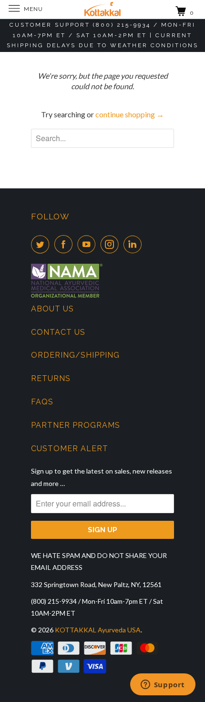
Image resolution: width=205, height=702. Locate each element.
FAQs (42, 401)
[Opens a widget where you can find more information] (162, 685)
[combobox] (102, 138)
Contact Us (58, 332)
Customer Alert (69, 448)
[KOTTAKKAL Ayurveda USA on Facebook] (65, 244)
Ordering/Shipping (75, 355)
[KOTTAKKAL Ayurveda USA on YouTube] (88, 244)
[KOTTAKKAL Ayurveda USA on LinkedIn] (134, 244)
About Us (52, 308)
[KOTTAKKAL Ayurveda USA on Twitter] (42, 244)
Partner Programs (75, 425)
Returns (51, 378)
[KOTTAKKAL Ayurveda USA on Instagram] (112, 244)
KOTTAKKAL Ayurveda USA (98, 630)
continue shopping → (129, 114)
